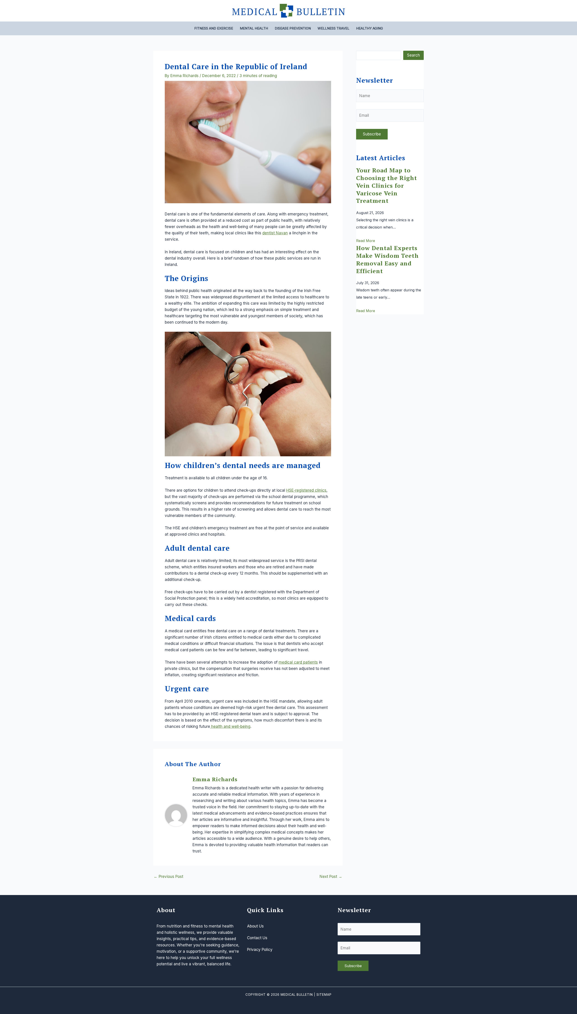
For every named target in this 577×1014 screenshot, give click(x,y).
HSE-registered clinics (306, 490)
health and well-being (230, 726)
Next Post (331, 877)
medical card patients (298, 662)
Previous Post (168, 877)
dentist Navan (275, 233)
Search (413, 55)
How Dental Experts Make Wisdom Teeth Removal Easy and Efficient (387, 259)
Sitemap (324, 994)
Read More (365, 240)
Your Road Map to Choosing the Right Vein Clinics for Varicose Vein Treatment (386, 185)
